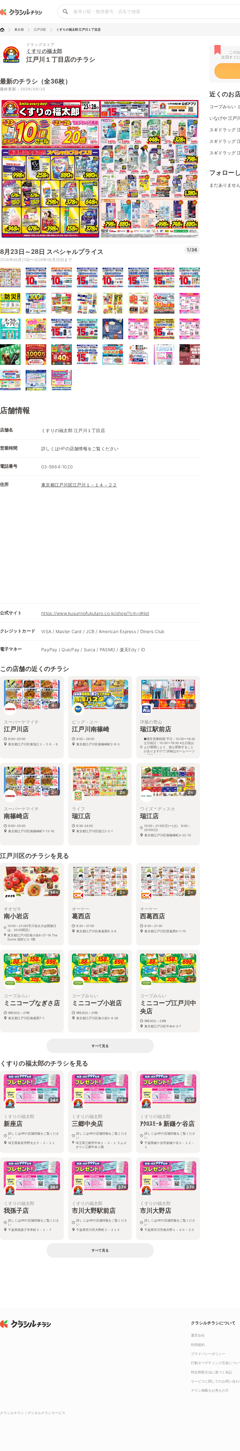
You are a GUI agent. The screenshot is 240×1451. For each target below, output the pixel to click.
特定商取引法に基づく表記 (211, 1372)
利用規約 (198, 1345)
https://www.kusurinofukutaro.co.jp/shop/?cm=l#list (95, 613)
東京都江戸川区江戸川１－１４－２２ (79, 484)
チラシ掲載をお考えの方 (210, 1390)
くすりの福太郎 (44, 51)
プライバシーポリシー (208, 1354)
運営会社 (198, 1335)
